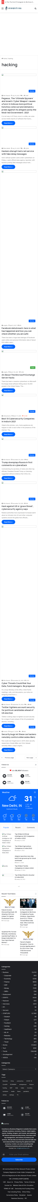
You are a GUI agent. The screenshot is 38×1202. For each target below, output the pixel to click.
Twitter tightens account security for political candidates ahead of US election (18, 710)
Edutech (7, 1016)
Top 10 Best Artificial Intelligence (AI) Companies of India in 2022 (24, 836)
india (16, 1088)
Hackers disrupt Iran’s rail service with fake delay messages (18, 152)
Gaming (6, 1026)
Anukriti (5, 731)
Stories (5, 1045)
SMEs (6, 991)
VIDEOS (5, 1057)
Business (6, 972)
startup (5, 1095)
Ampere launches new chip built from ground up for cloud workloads (25, 858)
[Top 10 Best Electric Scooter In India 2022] (7, 878)
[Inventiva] (13, 8)
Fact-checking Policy (14, 1192)
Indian (22, 1088)
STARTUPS (6, 1013)
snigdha (5, 325)
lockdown (5, 1091)
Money (6, 988)
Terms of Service (29, 1182)
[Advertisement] (19, 35)
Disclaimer (22, 1195)
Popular (6, 827)
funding (5, 1088)
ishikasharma (7, 416)
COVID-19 (29, 1081)
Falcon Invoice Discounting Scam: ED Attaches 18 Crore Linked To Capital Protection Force (9, 914)
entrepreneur (23, 1084)
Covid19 (5, 1084)
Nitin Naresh (6, 95)
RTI (4, 1007)
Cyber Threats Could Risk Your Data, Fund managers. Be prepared (18, 684)
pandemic (26, 1091)
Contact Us (8, 1185)
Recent (17, 827)
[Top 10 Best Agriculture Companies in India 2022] (7, 849)
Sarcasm (6, 1010)
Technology (8, 1039)
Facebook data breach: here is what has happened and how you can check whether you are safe (19, 331)
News (19, 1091)
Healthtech (8, 1029)
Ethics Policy (26, 1192)
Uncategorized (7, 1054)
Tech (4, 1048)
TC (18, 1095)
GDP (5, 985)
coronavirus (20, 1081)
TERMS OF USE (8, 1188)
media (12, 1091)
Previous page (9, 757)
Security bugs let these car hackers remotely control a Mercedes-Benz (19, 735)
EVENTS (5, 997)
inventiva (29, 1088)
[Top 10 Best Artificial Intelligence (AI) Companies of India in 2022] (7, 838)
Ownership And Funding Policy (24, 1188)
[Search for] (35, 9)
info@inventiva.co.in (23, 1148)
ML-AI (6, 1032)
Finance (6, 982)
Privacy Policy (18, 1182)
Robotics (7, 1035)
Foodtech (7, 1023)
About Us (10, 1182)
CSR (4, 1182)
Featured (6, 1001)
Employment (7, 994)
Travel (6, 1042)
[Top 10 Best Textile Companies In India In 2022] (7, 869)
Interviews (6, 1004)
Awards (29, 1195)
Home (5, 58)
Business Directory (17, 1198)
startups (11, 1095)
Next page (30, 757)
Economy (7, 979)
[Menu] (3, 9)
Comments (31, 827)
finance (31, 1084)
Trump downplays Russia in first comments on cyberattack (17, 464)
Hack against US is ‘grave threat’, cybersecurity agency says (18, 507)
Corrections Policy (12, 1195)
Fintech (6, 1020)
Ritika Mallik (6, 148)
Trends (5, 1051)
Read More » (8, 123)
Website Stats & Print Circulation (23, 1185)
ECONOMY (13, 1084)
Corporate (7, 975)
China (12, 1081)
